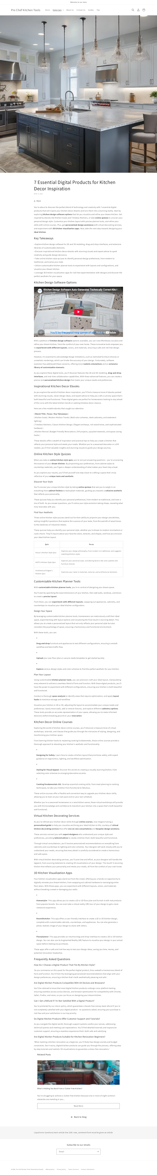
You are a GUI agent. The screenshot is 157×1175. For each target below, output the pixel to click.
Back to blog (80, 1116)
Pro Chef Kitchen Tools (23, 1169)
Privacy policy (61, 1169)
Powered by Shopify (37, 1169)
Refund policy (50, 1169)
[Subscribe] (97, 1151)
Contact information (87, 1169)
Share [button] (38, 201)
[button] (58, 10)
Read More (78, 1106)
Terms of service (73, 1169)
